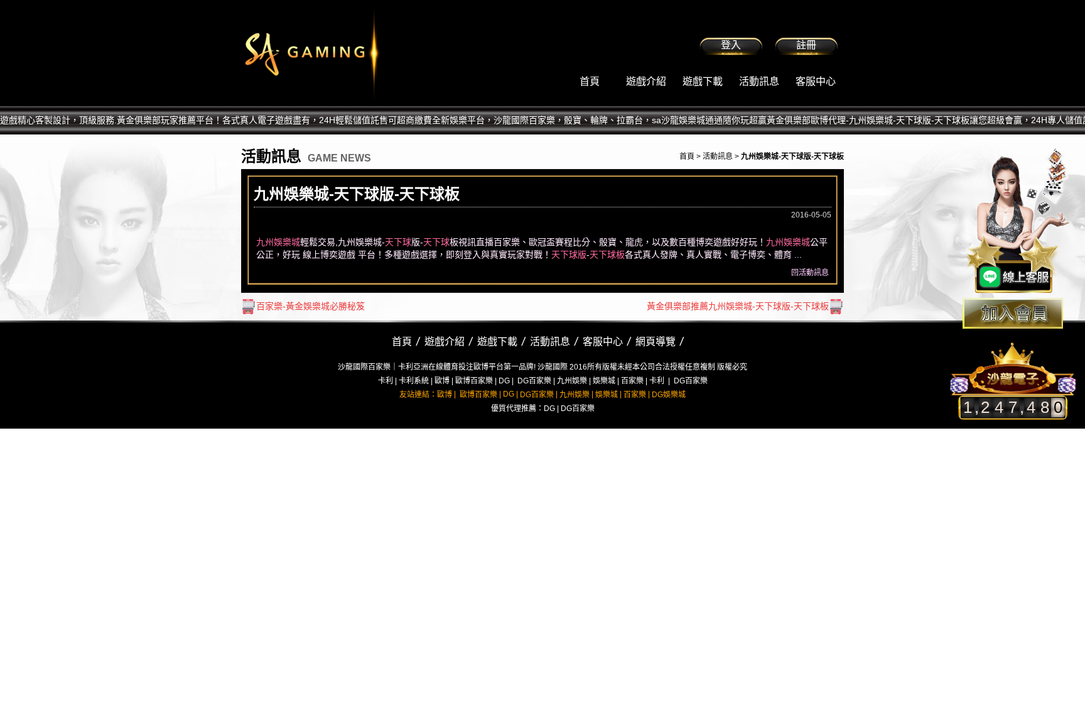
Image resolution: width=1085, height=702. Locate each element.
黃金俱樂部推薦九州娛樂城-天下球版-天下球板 (738, 306)
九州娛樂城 (278, 242)
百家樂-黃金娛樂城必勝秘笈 (310, 306)
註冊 (806, 45)
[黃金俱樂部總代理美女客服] (1018, 221)
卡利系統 (414, 380)
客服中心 (816, 81)
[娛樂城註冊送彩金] (1012, 313)
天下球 (398, 242)
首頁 (590, 81)
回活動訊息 (810, 272)
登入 (731, 45)
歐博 (442, 380)
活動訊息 (759, 81)
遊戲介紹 (646, 81)
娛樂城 (604, 380)
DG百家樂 (534, 380)
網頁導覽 (655, 341)
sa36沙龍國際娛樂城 (343, 53)
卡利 (385, 380)
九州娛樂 (572, 380)
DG (504, 380)
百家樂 (632, 380)
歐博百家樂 (474, 380)
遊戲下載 (703, 81)
